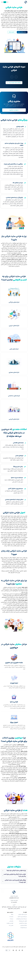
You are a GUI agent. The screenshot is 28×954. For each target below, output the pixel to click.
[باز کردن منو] (2, 2)
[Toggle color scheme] (8, 2)
